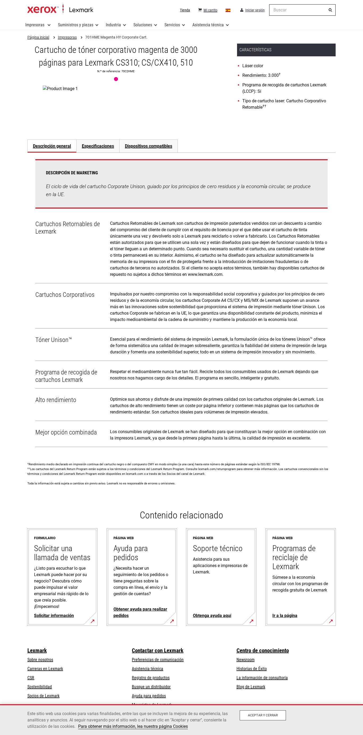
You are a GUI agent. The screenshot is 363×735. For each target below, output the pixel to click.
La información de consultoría (262, 677)
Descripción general (52, 146)
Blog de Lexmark (251, 686)
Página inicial (60, 8)
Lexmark (37, 650)
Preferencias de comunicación (158, 659)
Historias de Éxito (252, 668)
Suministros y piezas (75, 24)
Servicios (172, 24)
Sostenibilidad (39, 686)
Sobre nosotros (40, 659)
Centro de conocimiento (263, 650)
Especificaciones (98, 146)
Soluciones (142, 24)
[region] (181, 719)
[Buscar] (330, 10)
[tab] (51, 146)
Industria (113, 24)
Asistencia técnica (208, 24)
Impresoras (35, 24)
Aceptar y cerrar (263, 715)
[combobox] (302, 10)
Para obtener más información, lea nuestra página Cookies (133, 726)
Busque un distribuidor (151, 686)
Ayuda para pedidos (149, 695)
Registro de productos (151, 677)
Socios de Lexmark (43, 695)
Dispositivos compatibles (148, 146)
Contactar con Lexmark (157, 650)
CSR (30, 677)
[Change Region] (228, 10)
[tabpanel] (181, 304)
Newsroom (246, 659)
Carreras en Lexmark (45, 668)
